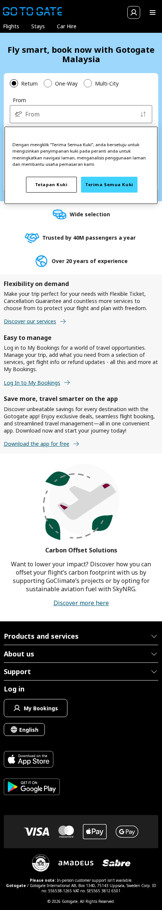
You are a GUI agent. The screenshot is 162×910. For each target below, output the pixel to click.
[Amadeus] (75, 863)
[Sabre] (116, 863)
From (19, 100)
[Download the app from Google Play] (32, 787)
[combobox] (81, 114)
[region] (81, 165)
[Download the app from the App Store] (32, 760)
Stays (38, 26)
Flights (11, 26)
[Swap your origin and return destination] (143, 114)
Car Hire (66, 26)
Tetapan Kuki (51, 184)
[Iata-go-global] (40, 863)
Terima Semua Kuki (109, 184)
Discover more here (81, 603)
